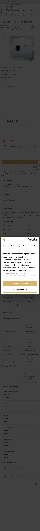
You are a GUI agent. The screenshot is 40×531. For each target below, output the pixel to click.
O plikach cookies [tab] (30, 246)
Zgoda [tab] (5, 246)
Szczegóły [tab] (15, 246)
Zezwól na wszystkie (20, 283)
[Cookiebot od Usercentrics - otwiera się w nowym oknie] (28, 239)
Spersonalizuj (18, 290)
